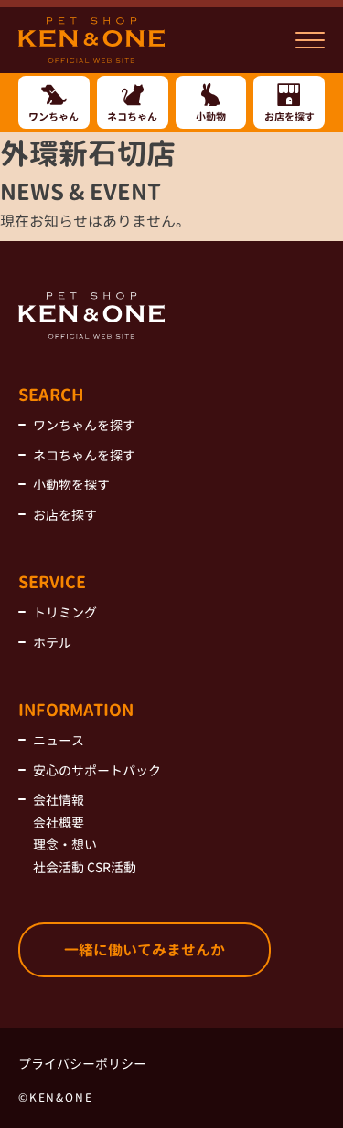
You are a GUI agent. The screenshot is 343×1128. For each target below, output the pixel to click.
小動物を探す (71, 484)
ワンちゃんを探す (84, 425)
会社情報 (58, 799)
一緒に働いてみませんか (144, 950)
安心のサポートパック (97, 770)
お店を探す (65, 514)
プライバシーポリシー (82, 1063)
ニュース (58, 740)
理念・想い (65, 844)
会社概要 (58, 822)
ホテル (52, 642)
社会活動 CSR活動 (84, 867)
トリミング (65, 612)
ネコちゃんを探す (84, 455)
